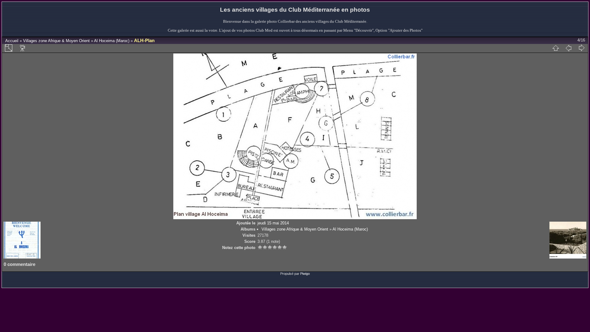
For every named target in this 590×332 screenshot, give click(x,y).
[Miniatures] (555, 48)
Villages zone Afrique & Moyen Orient (56, 40)
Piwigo (305, 273)
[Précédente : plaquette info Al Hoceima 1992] (568, 48)
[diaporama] (22, 48)
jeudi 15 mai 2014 (273, 223)
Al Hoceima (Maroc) (111, 40)
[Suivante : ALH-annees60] (581, 48)
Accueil (11, 40)
